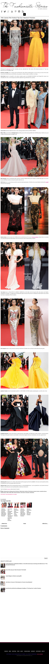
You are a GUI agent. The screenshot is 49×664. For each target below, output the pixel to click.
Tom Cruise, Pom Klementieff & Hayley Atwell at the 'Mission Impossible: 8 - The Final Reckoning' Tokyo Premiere (10, 514)
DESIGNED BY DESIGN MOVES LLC (24, 655)
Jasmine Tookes (36, 491)
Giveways (33, 651)
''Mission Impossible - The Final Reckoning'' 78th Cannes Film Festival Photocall (3, 512)
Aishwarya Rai (12, 491)
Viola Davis (32, 492)
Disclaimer (40, 654)
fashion (26, 491)
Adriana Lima (6, 491)
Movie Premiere (17, 492)
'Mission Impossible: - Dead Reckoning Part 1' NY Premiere (29, 511)
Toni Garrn (27, 492)
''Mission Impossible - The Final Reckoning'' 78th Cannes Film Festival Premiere (22, 512)
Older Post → (45, 523)
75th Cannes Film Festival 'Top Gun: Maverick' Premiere (18, 18)
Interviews (38, 651)
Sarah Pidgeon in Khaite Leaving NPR (14, 576)
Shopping (14, 651)
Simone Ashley (35, 237)
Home (24, 523)
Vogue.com (9, 489)
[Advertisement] (10, 602)
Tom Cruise (23, 492)
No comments (3, 499)
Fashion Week (27, 651)
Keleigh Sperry (3, 492)
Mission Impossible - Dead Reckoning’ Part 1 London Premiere (16, 512)
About (21, 651)
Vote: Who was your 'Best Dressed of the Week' (16, 569)
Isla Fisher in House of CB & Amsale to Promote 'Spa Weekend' (19, 582)
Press (18, 651)
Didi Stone (17, 491)
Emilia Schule (22, 491)
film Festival (30, 491)
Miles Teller (11, 492)
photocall (8, 69)
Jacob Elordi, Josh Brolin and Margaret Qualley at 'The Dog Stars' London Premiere (23, 588)
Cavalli (47, 182)
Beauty (43, 651)
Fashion (6, 651)
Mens (8, 492)
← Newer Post (4, 523)
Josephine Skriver (43, 491)
